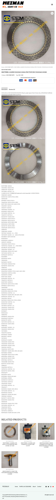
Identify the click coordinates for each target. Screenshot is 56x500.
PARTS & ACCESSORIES (25, 486)
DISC (20, 75)
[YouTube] (53, 486)
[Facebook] (46, 486)
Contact (39, 486)
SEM (22, 75)
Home (2, 67)
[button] (52, 13)
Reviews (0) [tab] (12, 89)
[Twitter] (48, 486)
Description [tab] (4, 89)
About (34, 486)
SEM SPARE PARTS (9, 67)
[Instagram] (50, 486)
